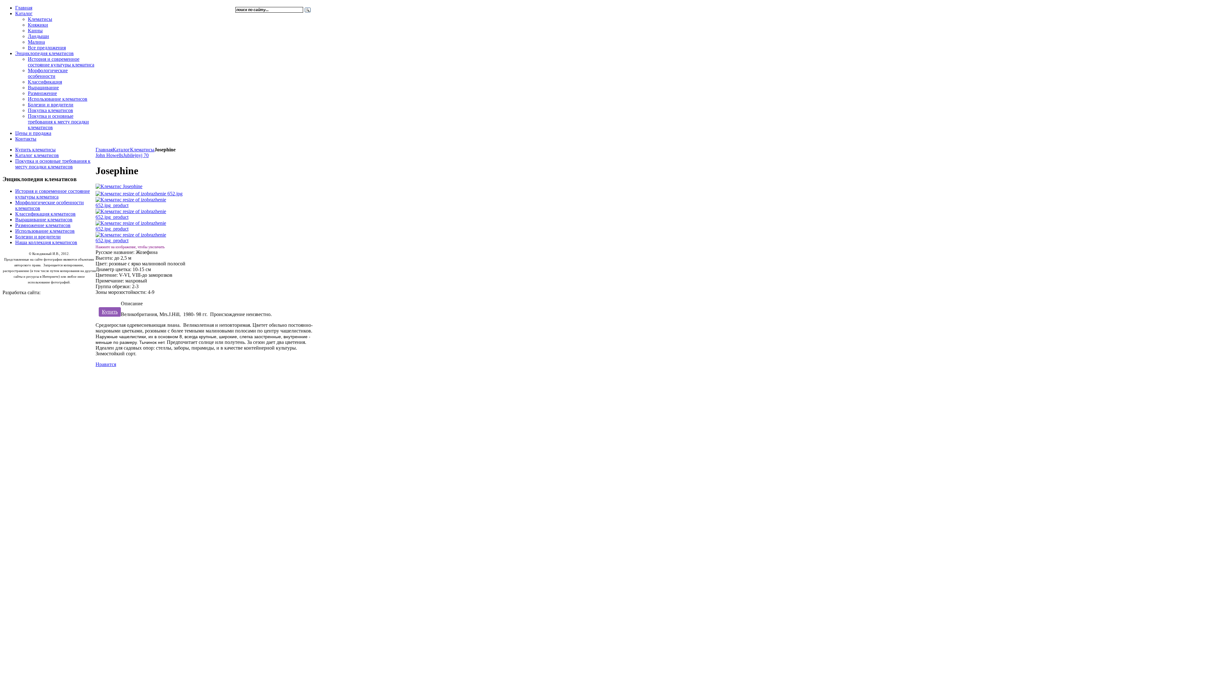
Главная (104, 149)
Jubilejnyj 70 (136, 155)
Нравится (106, 364)
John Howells (109, 155)
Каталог (121, 149)
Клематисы (142, 149)
